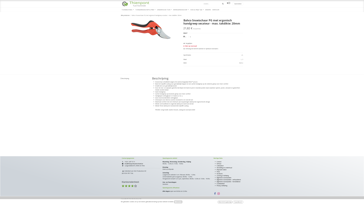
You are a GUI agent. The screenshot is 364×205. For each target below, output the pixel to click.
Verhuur (219, 164)
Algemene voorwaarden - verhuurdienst (229, 180)
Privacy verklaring (222, 185)
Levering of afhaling (223, 176)
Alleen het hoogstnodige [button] (225, 202)
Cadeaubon (220, 166)
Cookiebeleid (220, 183)
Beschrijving (125, 78)
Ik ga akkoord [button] (238, 202)
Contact (219, 162)
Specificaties (187, 55)
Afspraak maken (222, 170)
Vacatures (220, 174)
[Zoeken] (223, 3)
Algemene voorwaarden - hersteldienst (228, 182)
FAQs (218, 172)
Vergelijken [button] (189, 43)
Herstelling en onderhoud (224, 168)
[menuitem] (128, 10)
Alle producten (125, 15)
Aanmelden (238, 4)
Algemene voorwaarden (224, 178)
